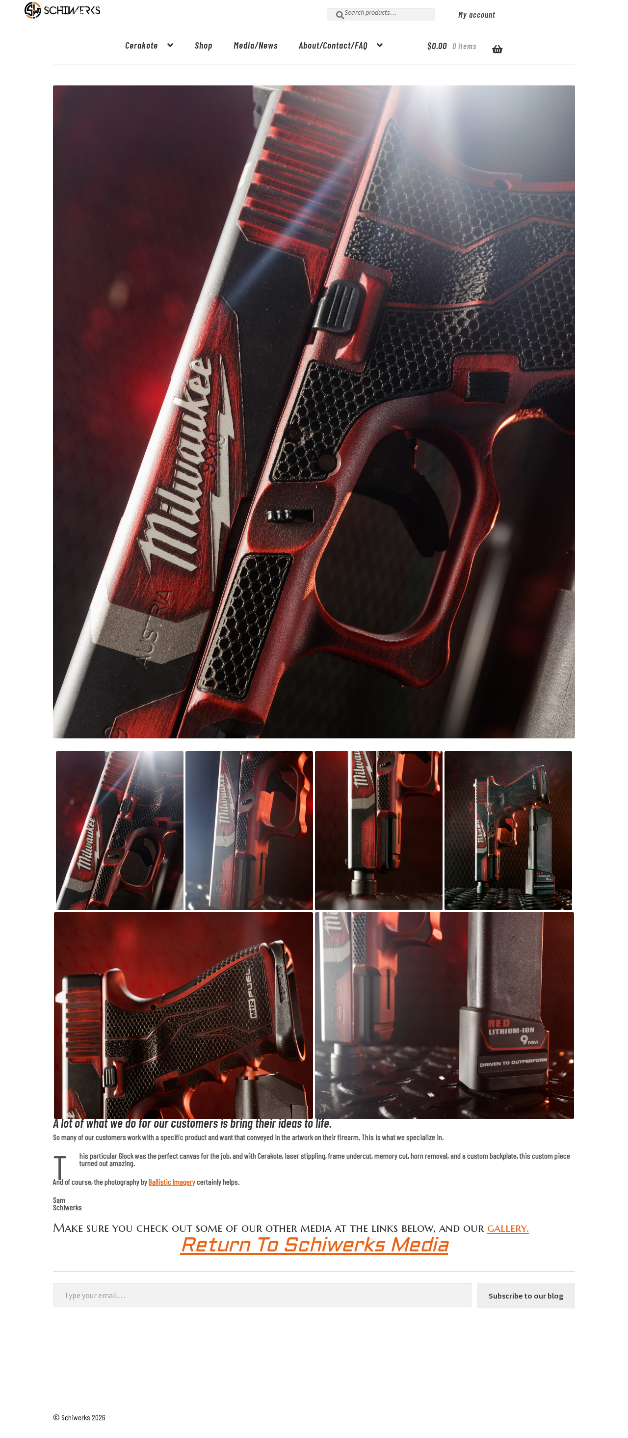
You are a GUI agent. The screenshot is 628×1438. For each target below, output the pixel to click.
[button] (119, 830)
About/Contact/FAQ (333, 45)
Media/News (256, 45)
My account (477, 14)
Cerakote (141, 45)
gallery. (508, 1228)
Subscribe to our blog (526, 1296)
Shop (203, 45)
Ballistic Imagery (172, 1181)
